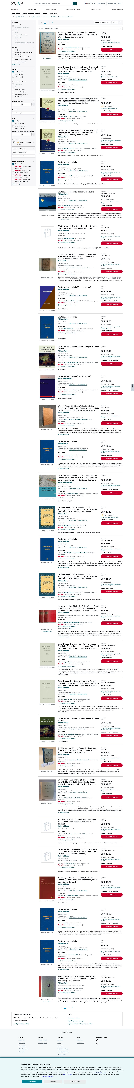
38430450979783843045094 (78, 357)
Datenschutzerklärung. (47, 1076)
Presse (59, 1043)
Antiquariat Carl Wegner (71, 622)
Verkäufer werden (117, 9)
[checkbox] (13, 25)
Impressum (60, 1046)
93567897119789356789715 (78, 295)
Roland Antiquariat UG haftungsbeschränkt (77, 760)
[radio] (13, 74)
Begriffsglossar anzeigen (76, 1021)
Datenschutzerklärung (63, 1048)
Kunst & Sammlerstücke (73, 9)
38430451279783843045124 (78, 729)
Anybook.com (68, 662)
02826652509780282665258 (78, 111)
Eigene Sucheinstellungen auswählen (80, 1024)
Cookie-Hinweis (61, 1054)
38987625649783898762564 (78, 200)
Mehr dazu (15, 64)
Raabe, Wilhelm (63, 39)
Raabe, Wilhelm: (63, 261)
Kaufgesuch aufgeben (21, 1024)
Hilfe (119, 3)
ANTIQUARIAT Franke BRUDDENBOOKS (76, 419)
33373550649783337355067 (78, 385)
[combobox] (52, 3)
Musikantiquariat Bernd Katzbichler (75, 834)
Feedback (132, 387)
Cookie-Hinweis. (67, 1074)
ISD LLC (66, 85)
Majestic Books (68, 328)
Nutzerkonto (101, 3)
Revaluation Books (69, 175)
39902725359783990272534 (78, 170)
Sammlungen (32, 9)
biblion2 (66, 988)
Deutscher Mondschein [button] (42, 17)
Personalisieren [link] (75, 1081)
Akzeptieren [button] (32, 1081)
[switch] (14, 142)
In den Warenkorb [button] (112, 50)
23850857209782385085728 (78, 488)
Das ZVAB (60, 1040)
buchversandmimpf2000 (71, 955)
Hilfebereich (80, 1040)
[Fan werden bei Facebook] (97, 1040)
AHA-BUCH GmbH (69, 455)
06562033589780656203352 (78, 520)
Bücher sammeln (51, 9)
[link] (120, 22)
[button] (41, 22)
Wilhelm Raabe (63, 105)
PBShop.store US (69, 116)
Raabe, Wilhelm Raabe (65, 378)
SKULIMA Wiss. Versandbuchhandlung (75, 552)
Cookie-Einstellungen (100, 1073)
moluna (66, 923)
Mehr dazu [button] (15, 184)
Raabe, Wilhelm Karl (65, 482)
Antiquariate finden (96, 9)
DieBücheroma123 (69, 863)
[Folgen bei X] (97, 1044)
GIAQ (70, 628)
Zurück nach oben (67, 1032)
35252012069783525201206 (78, 80)
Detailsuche (14, 9)
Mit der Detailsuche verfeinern (63, 17)
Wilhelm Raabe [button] (23, 17)
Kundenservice (80, 1043)
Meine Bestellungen (24, 1048)
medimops (67, 205)
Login (93, 3)
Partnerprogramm (42, 1043)
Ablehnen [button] (53, 1081)
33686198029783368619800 (78, 890)
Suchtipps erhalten (74, 1018)
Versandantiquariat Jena (71, 47)
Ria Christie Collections (71, 301)
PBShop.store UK (69, 148)
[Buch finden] (75, 3)
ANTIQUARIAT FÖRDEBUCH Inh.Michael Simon (78, 268)
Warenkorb (21, 1051)
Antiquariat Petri (69, 238)
